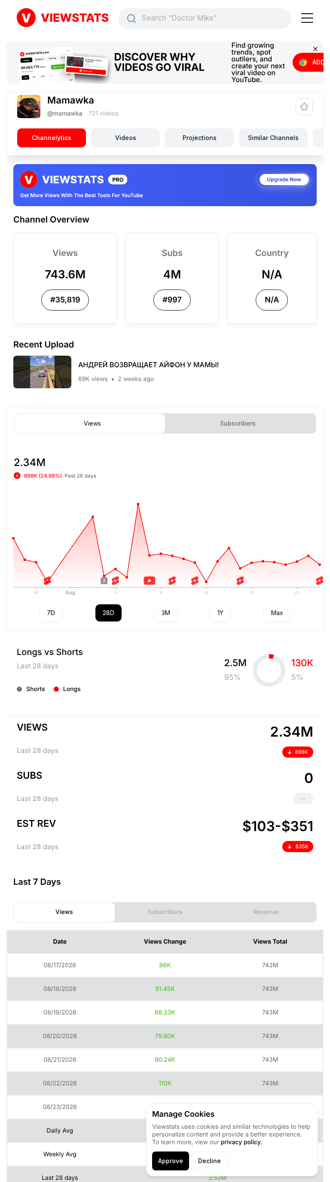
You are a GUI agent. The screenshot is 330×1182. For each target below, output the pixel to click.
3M (166, 612)
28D (108, 612)
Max (277, 612)
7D (51, 612)
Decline (209, 1160)
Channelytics (51, 137)
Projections (200, 137)
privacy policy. (242, 1142)
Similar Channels (273, 137)
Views (92, 423)
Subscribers (238, 423)
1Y (220, 612)
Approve (170, 1160)
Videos (125, 137)
